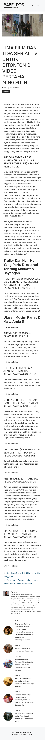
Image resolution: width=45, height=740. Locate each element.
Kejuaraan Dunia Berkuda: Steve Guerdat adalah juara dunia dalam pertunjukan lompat (24, 665)
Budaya (6, 91)
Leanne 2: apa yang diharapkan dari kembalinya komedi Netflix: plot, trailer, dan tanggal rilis (24, 700)
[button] (32, 5)
